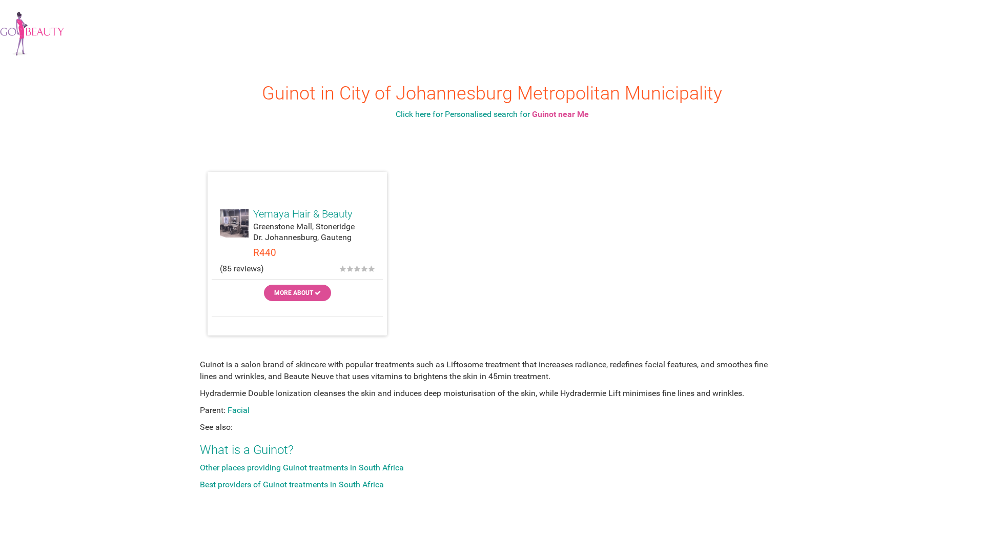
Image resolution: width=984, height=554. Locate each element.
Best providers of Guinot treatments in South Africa (292, 484)
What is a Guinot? (247, 450)
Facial (239, 410)
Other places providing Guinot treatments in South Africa (302, 467)
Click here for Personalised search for (492, 114)
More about (294, 292)
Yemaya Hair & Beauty (303, 214)
